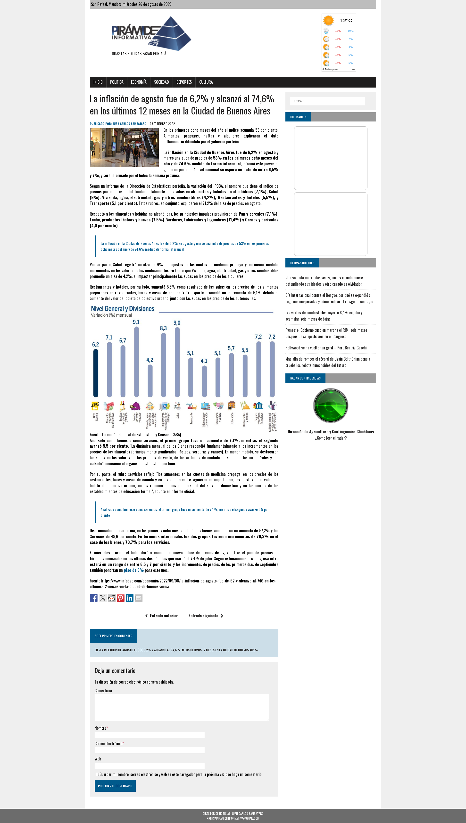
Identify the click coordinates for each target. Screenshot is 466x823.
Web (98, 759)
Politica (117, 82)
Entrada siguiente (203, 616)
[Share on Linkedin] (129, 598)
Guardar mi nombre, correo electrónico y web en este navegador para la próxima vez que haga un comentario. (181, 774)
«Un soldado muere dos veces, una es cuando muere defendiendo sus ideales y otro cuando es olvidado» (324, 281)
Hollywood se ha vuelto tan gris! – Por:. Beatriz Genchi (326, 348)
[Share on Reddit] (112, 598)
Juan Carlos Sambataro (130, 123)
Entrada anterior (164, 616)
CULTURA (206, 82)
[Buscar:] (327, 100)
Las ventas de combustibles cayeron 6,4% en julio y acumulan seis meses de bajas (323, 316)
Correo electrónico (108, 743)
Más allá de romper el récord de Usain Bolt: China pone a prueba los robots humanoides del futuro (327, 362)
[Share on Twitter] (103, 598)
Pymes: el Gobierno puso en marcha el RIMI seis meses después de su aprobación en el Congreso (326, 333)
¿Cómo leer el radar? (331, 438)
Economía (139, 82)
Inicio (98, 82)
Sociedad (161, 82)
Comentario (103, 691)
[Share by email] (138, 598)
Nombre (100, 728)
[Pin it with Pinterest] (121, 598)
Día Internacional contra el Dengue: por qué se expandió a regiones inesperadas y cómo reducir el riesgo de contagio (329, 298)
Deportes (184, 82)
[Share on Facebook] (94, 598)
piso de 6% (134, 570)
